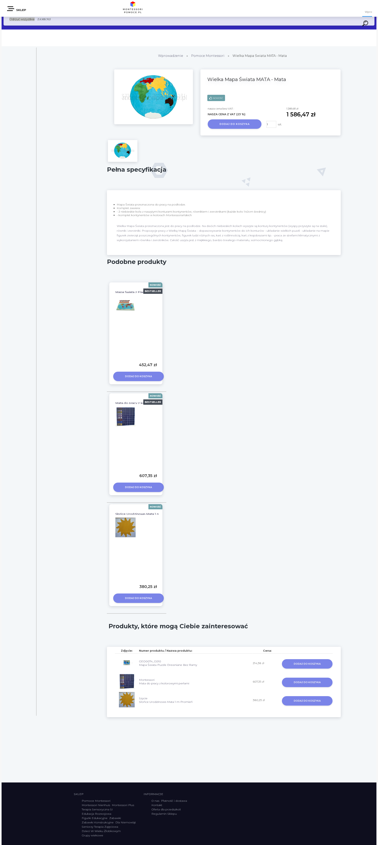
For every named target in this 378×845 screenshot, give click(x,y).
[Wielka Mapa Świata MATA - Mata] (153, 123)
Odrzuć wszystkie (22, 19)
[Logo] (133, 8)
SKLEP (20, 10)
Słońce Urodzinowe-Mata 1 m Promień (144, 514)
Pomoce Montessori (207, 56)
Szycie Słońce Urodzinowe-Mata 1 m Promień (166, 700)
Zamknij (44, 19)
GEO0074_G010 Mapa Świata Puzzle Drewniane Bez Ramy (168, 663)
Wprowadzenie (170, 56)
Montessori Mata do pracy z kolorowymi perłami (164, 681)
